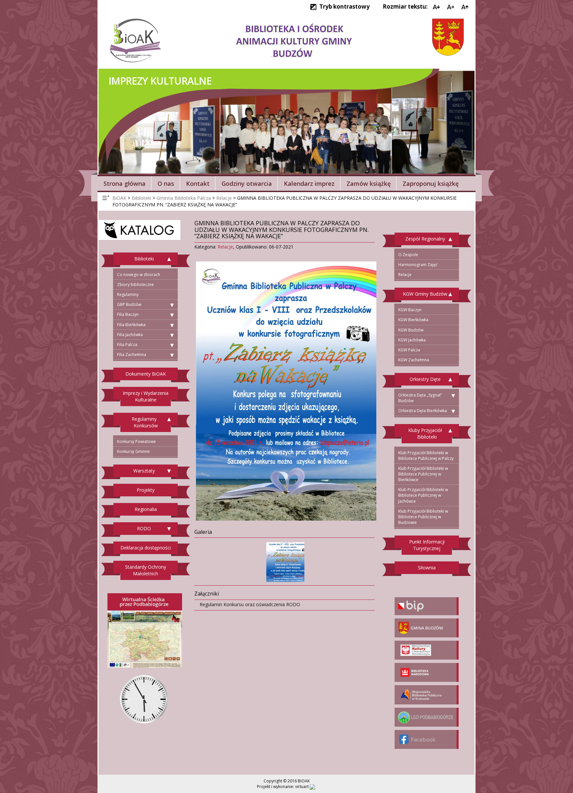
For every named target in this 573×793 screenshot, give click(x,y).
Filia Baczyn (128, 314)
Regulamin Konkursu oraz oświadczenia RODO (250, 604)
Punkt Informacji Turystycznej (427, 545)
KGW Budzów (410, 330)
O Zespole (408, 254)
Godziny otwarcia (247, 183)
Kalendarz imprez (309, 183)
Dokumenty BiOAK (145, 374)
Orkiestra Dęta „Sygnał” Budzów (420, 397)
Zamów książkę (369, 183)
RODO (144, 528)
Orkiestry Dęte (425, 379)
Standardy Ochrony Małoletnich (145, 570)
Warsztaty (144, 471)
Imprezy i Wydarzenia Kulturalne (145, 396)
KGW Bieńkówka (413, 320)
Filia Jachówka (130, 334)
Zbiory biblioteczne (135, 284)
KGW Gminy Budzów (425, 294)
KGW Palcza (409, 350)
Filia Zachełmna (131, 354)
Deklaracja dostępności (145, 547)
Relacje (225, 247)
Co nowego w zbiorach (138, 274)
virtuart (302, 786)
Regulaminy (128, 294)
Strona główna (124, 183)
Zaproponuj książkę (431, 183)
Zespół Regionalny (425, 239)
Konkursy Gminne (133, 451)
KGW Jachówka (412, 340)
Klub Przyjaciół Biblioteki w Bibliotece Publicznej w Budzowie (423, 516)
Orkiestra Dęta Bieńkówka (422, 410)
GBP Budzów (129, 304)
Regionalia (146, 509)
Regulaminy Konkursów (145, 422)
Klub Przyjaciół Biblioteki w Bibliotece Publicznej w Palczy (426, 455)
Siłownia (427, 567)
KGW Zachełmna (413, 360)
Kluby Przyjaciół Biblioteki (425, 433)
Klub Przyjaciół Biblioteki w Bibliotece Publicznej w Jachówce (423, 495)
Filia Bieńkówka (131, 324)
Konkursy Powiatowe (136, 441)
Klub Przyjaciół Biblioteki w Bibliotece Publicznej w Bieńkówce (423, 474)
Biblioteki (144, 258)
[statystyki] (312, 786)
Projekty (146, 490)
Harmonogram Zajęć (418, 264)
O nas (166, 183)
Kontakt (198, 183)
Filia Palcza (127, 344)
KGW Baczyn (409, 310)
